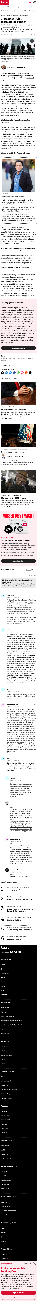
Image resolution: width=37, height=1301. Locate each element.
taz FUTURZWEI (6, 1206)
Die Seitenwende (6, 1055)
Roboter (3, 1012)
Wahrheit (4, 995)
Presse (3, 1063)
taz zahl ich (4, 1085)
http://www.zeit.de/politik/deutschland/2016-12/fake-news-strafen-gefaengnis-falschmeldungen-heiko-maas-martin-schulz (21, 612)
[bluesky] (15, 953)
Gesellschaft (5, 973)
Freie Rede (4, 1128)
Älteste (34, 570)
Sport (3, 982)
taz (5, 947)
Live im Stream (6, 1180)
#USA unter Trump (6, 358)
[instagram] (19, 953)
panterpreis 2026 (6, 1098)
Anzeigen (4, 1241)
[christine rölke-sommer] (7, 870)
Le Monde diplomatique (8, 1211)
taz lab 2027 (5, 1189)
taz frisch (4, 1150)
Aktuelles (4, 1046)
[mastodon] (11, 953)
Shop (2, 1237)
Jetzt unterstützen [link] (18, 348)
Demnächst (4, 1171)
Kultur (3, 977)
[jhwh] (7, 803)
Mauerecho (4, 1124)
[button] (34, 2)
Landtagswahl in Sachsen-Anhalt (11, 1025)
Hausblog (4, 1051)
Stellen (3, 1059)
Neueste (28, 570)
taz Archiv (4, 1215)
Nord (2, 990)
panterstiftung (5, 1094)
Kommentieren (13, 366)
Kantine (3, 1233)
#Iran (14, 358)
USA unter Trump (28, 10)
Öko (2, 969)
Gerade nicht (27, 1264)
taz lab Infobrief (6, 1158)
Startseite (3, 10)
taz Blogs (4, 1202)
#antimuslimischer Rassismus (25, 358)
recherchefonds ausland (9, 1089)
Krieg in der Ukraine (7, 1016)
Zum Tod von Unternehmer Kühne (12, 1020)
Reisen (3, 1228)
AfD (2, 1029)
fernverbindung (6, 1115)
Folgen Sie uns (5, 952)
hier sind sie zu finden (27, 586)
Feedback (4, 1254)
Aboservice (4, 1258)
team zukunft (5, 1146)
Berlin (3, 986)
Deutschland (17, 10)
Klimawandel (5, 1008)
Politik (10, 10)
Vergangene (5, 1184)
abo (2, 1077)
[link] (5, 7)
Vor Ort (3, 1176)
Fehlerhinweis (22, 366)
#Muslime (3, 360)
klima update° (5, 1120)
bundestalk (4, 1111)
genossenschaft (6, 1081)
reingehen (4, 1132)
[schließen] (34, 1263)
